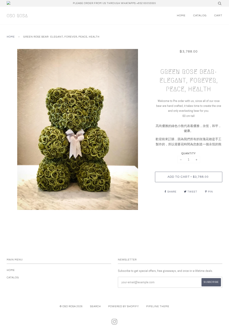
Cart (218, 15)
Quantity (188, 153)
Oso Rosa (17, 15)
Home (181, 15)
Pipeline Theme (157, 306)
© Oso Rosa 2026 (71, 306)
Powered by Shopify (123, 306)
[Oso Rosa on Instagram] (115, 323)
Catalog (200, 15)
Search (95, 306)
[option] (77, 129)
